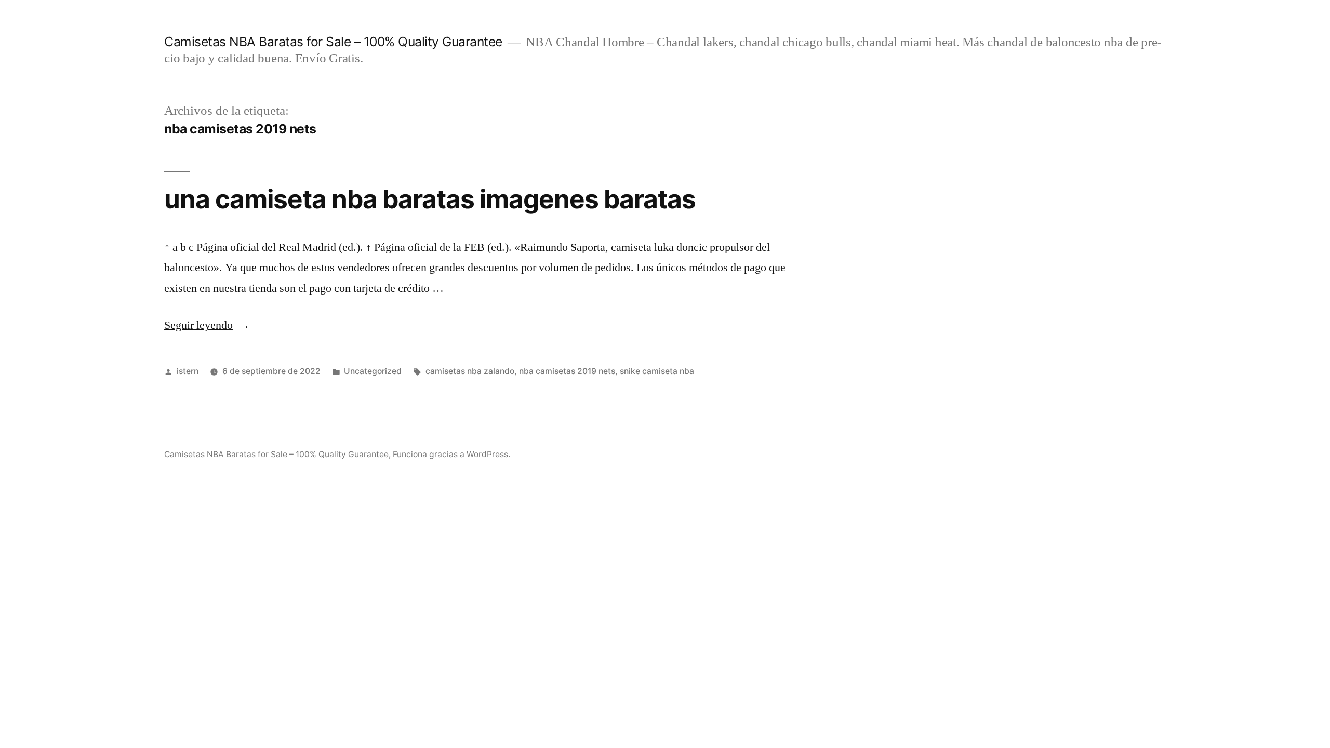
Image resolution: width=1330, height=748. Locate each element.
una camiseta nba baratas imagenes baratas (430, 199)
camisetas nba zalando (469, 371)
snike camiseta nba (657, 371)
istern (187, 371)
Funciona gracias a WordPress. (451, 454)
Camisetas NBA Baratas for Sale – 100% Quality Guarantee (333, 41)
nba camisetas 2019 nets (567, 371)
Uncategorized (373, 371)
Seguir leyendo (207, 325)
